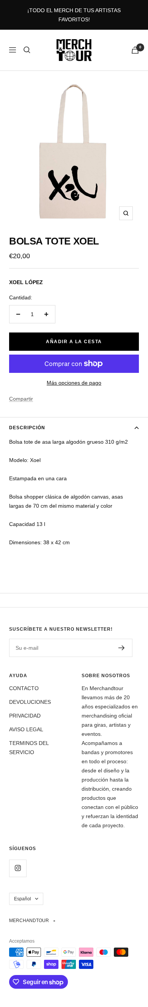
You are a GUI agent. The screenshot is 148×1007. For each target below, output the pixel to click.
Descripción (27, 427)
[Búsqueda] (27, 49)
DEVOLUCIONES (30, 702)
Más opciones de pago (74, 383)
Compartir (21, 399)
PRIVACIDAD (25, 716)
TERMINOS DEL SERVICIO (29, 747)
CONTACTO (24, 688)
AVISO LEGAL (26, 729)
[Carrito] (135, 50)
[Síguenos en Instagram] (17, 868)
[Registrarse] (121, 648)
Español (22, 899)
